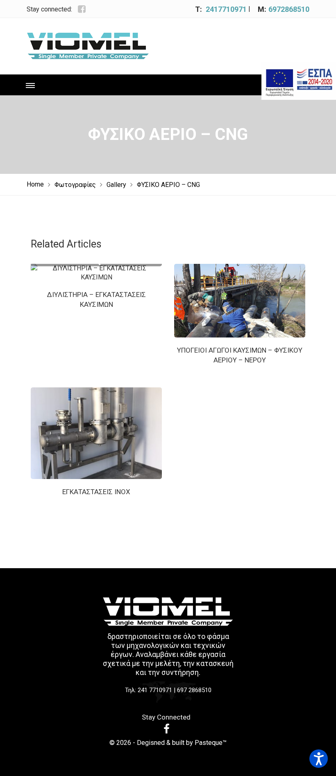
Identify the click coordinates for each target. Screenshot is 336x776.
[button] (318, 758)
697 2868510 (194, 690)
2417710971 (226, 9)
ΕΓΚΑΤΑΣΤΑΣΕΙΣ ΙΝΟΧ (96, 492)
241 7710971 (155, 690)
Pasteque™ (211, 743)
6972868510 (288, 9)
